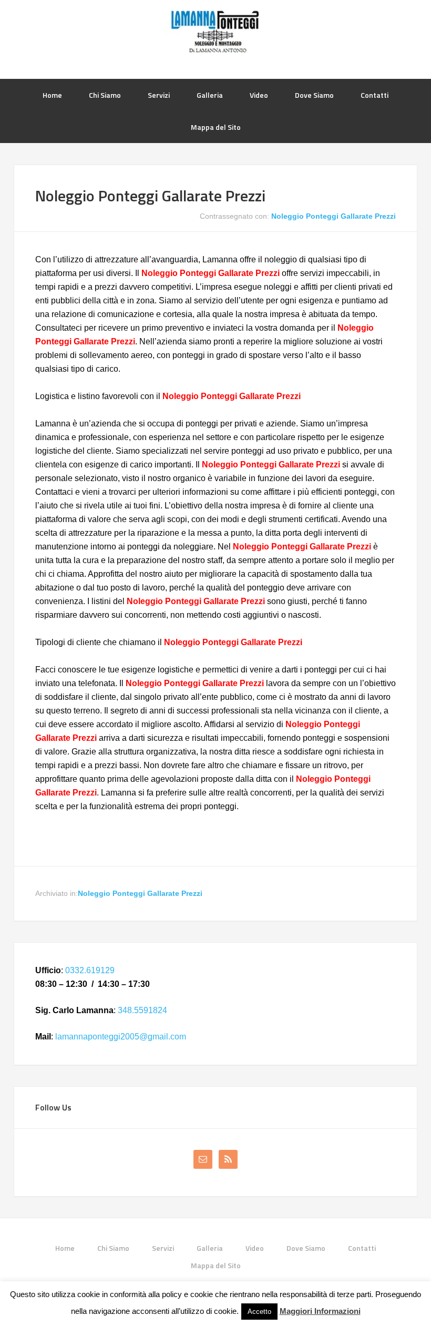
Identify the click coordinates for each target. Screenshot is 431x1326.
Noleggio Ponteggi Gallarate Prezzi (150, 195)
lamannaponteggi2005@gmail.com (120, 1036)
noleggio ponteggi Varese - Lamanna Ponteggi (215, 32)
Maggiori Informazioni (320, 1311)
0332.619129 (90, 970)
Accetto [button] (259, 1311)
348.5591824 (142, 1010)
